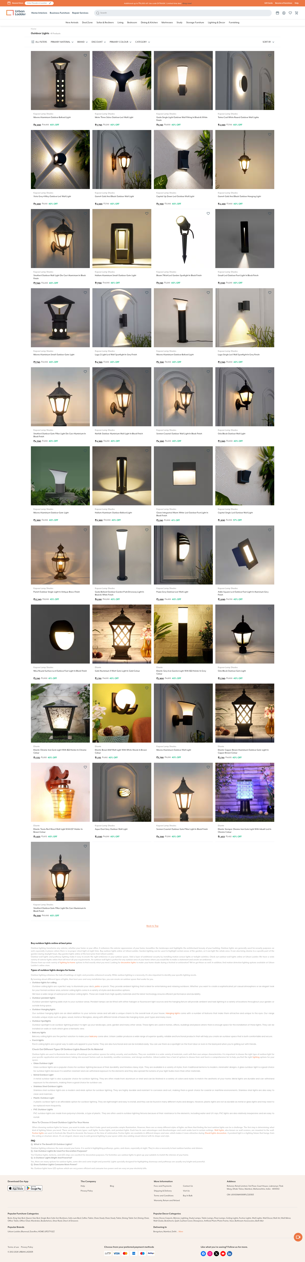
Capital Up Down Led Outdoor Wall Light (175, 196)
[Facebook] (203, 1255)
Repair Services (80, 13)
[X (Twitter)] (216, 1255)
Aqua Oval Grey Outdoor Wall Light (111, 829)
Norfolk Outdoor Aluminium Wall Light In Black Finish (119, 434)
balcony (93, 1036)
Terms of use (13, 1247)
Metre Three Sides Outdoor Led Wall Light (114, 117)
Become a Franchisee (283, 3)
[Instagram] (209, 1255)
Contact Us (188, 1186)
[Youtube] (223, 1255)
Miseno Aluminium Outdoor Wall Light (173, 750)
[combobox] (37, 3)
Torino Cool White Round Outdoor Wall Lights (238, 117)
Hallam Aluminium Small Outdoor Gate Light (115, 275)
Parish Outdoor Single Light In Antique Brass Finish (56, 592)
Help (297, 3)
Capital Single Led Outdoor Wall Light (235, 513)
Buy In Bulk (187, 1196)
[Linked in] (229, 1255)
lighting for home (67, 962)
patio (97, 986)
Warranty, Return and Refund (167, 1200)
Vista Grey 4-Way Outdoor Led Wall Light (52, 196)
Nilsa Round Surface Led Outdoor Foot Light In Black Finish (60, 671)
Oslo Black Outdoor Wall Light (231, 434)
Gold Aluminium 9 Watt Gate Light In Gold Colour (117, 671)
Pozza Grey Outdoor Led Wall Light (172, 592)
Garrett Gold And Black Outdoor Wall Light (114, 196)
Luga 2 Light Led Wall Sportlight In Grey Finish (116, 354)
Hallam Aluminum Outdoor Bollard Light (113, 513)
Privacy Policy (87, 1191)
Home (33, 29)
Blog (112, 1186)
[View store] (277, 13)
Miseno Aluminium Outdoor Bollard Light (52, 117)
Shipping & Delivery (163, 1191)
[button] (50, 3)
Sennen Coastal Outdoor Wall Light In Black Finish (179, 434)
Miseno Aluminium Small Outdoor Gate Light (53, 354)
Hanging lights (173, 1013)
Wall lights (219, 1130)
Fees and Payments (163, 1186)
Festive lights (38, 1133)
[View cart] (297, 13)
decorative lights (128, 962)
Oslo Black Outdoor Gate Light (232, 671)
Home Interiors (39, 13)
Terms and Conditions (164, 1196)
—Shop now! (186, 3)
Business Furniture (60, 13)
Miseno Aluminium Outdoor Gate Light (51, 513)
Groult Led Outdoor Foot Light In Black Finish (238, 275)
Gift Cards (268, 3)
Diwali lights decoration (216, 1133)
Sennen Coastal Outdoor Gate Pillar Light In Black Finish (182, 829)
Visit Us (186, 1191)
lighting (256, 1057)
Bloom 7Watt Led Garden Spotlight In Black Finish (179, 275)
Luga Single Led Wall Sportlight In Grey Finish (239, 354)
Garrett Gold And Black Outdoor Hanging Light (239, 196)
